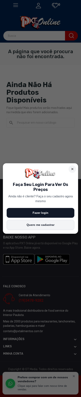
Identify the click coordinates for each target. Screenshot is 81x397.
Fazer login (40, 212)
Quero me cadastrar (40, 224)
